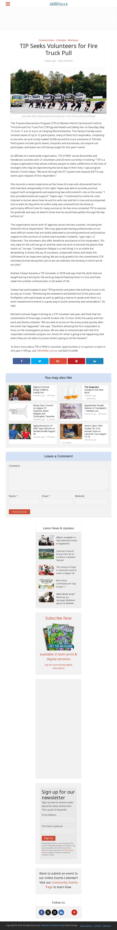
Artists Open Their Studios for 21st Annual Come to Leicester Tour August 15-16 (95, 431)
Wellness (73, 40)
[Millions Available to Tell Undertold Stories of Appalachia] (47, 540)
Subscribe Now (58, 618)
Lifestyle (61, 40)
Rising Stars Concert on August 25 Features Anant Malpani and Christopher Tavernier (44, 411)
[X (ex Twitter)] (48, 912)
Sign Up (48, 838)
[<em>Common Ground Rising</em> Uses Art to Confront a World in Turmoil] (47, 554)
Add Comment (65, 60)
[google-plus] (68, 912)
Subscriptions (86, 925)
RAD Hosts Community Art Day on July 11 (66, 583)
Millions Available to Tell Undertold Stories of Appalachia (66, 540)
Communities (46, 40)
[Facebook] (41, 912)
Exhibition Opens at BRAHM (65, 599)
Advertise (106, 925)
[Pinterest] (74, 912)
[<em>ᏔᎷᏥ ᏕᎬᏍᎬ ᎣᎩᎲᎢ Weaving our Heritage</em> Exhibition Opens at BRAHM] (47, 597)
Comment (14, 465)
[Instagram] (55, 912)
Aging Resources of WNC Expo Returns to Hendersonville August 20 (44, 429)
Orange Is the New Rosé (93, 390)
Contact (97, 925)
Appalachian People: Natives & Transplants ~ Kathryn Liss (95, 408)
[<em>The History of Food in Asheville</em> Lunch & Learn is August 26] (47, 570)
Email (46, 496)
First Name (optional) (52, 826)
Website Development (51, 925)
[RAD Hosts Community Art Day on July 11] (47, 583)
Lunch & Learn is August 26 (66, 570)
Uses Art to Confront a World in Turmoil (66, 556)
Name (13, 496)
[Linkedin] (61, 912)
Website (79, 496)
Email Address (49, 814)
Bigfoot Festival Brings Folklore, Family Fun (41, 390)
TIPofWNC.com (45, 350)
